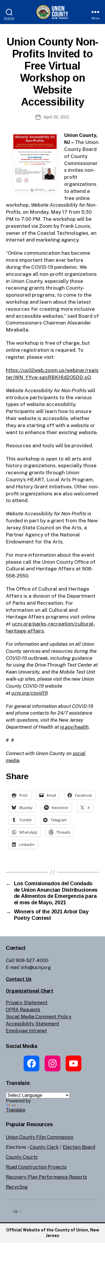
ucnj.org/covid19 (29, 693)
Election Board (79, 1147)
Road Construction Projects (36, 1167)
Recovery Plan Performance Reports (46, 1177)
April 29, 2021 (56, 116)
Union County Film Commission (39, 1137)
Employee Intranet (26, 1031)
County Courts (22, 1157)
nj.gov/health (74, 727)
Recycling (17, 1187)
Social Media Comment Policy (38, 1016)
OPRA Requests (23, 1009)
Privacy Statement (27, 1002)
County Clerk (44, 1147)
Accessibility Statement (32, 1024)
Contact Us (19, 979)
